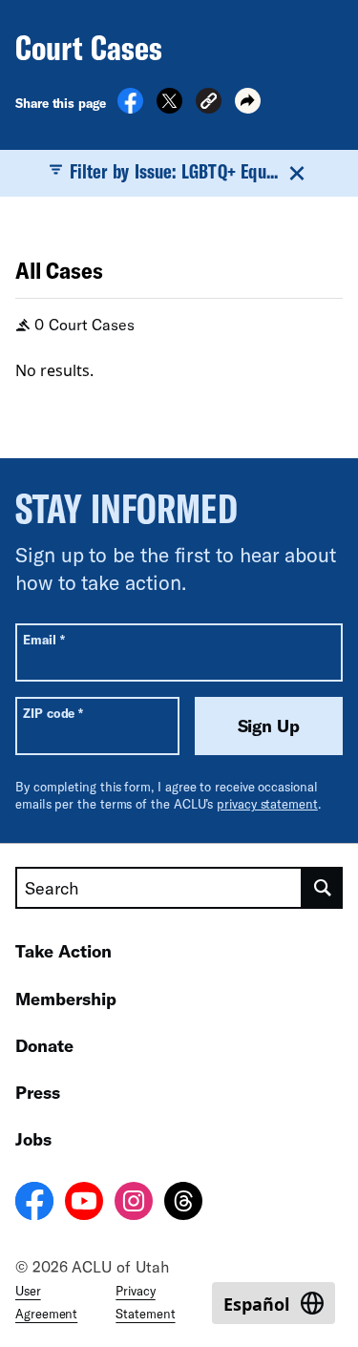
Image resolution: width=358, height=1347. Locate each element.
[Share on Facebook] (130, 107)
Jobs (33, 1138)
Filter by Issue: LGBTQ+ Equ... (174, 170)
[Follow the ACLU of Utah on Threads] (183, 1204)
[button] (208, 103)
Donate (44, 1045)
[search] (323, 888)
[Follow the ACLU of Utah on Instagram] (134, 1204)
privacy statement (267, 803)
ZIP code (53, 713)
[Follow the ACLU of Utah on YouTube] (84, 1204)
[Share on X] (169, 107)
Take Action (63, 950)
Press (37, 1092)
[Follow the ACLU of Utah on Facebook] (34, 1204)
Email (43, 639)
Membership (65, 998)
